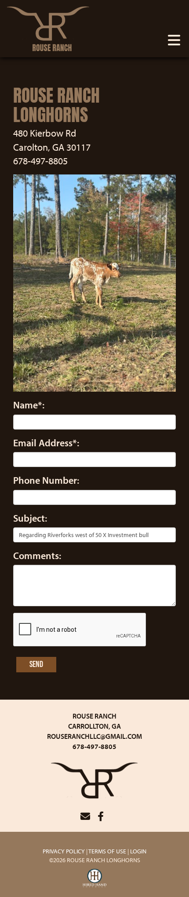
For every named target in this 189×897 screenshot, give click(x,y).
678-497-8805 (94, 746)
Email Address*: (46, 443)
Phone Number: (46, 480)
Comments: (37, 555)
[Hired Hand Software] (95, 878)
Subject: (30, 518)
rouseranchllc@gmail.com (94, 736)
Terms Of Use (107, 851)
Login (138, 851)
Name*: (28, 405)
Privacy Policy (64, 851)
